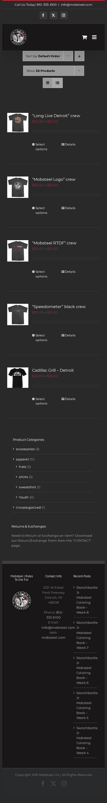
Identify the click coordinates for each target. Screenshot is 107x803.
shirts (23, 477)
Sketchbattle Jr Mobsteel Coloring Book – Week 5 (85, 705)
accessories (25, 449)
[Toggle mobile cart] (84, 37)
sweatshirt (27, 487)
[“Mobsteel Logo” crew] (18, 187)
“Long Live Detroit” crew (56, 115)
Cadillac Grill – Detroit (53, 370)
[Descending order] (79, 56)
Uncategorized (28, 507)
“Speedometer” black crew (59, 306)
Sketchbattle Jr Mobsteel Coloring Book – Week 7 (85, 635)
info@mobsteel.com (76, 4)
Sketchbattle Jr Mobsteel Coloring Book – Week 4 (85, 740)
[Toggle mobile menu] (94, 37)
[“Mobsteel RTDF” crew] (18, 251)
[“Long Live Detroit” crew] (18, 122)
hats (22, 467)
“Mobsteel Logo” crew (53, 179)
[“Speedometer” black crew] (18, 314)
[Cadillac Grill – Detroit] (18, 377)
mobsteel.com (53, 637)
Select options (41, 146)
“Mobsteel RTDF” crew (54, 243)
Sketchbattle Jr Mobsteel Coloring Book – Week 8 (85, 599)
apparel (22, 459)
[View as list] (57, 83)
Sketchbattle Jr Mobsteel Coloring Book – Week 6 (85, 670)
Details (70, 144)
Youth (24, 497)
